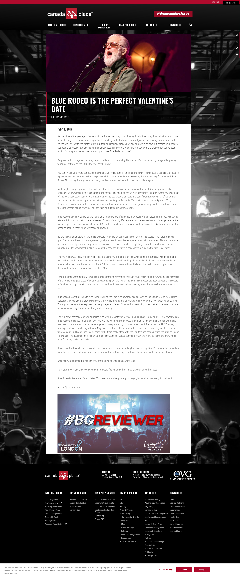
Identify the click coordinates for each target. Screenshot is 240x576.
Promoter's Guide (178, 506)
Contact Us (176, 493)
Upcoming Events (52, 499)
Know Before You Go (128, 542)
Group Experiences (104, 493)
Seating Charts (50, 521)
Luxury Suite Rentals (78, 503)
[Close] (236, 569)
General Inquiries (176, 524)
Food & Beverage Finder (130, 534)
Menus (123, 524)
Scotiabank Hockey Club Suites (104, 511)
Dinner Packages (127, 527)
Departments (175, 510)
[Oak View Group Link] (182, 476)
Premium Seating (78, 493)
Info (151, 25)
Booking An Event (177, 503)
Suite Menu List (76, 506)
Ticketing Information (53, 507)
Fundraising (99, 516)
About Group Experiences (105, 499)
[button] (190, 25)
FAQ (146, 520)
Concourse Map (151, 510)
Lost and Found (176, 531)
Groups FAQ (99, 519)
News (172, 499)
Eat (121, 499)
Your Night (127, 25)
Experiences (104, 26)
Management (150, 534)
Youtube (237, 54)
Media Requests (176, 527)
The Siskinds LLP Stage (154, 542)
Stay (122, 503)
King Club (124, 520)
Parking (123, 506)
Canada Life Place (70, 13)
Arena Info (150, 493)
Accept (202, 569)
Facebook (237, 35)
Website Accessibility (153, 549)
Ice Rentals (174, 520)
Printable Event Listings (54, 524)
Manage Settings (166, 569)
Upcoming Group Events (104, 503)
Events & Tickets (53, 493)
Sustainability (150, 545)
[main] (120, 249)
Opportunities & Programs (105, 506)
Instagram (237, 42)
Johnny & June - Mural (153, 524)
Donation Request (177, 513)
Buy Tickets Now (51, 503)
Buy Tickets (230, 3)
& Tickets (57, 25)
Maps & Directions (127, 510)
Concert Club (75, 510)
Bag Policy (149, 506)
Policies (148, 538)
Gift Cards (149, 552)
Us (175, 25)
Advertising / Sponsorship (155, 503)
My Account (215, 2)
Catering (124, 531)
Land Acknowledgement (154, 527)
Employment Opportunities (155, 517)
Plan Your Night (128, 493)
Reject (184, 569)
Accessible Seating (52, 517)
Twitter (237, 48)
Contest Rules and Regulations (157, 513)
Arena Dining (125, 513)
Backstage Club (151, 556)
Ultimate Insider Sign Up (173, 14)
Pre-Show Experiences (54, 514)
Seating (80, 25)
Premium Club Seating (78, 499)
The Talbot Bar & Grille (130, 517)
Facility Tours (175, 517)
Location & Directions (153, 531)
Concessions (126, 538)
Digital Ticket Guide (52, 510)
